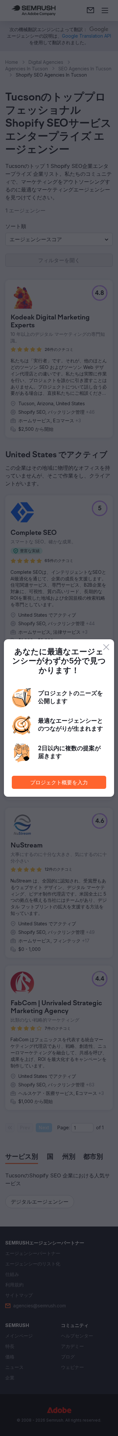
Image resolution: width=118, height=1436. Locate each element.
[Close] (106, 647)
